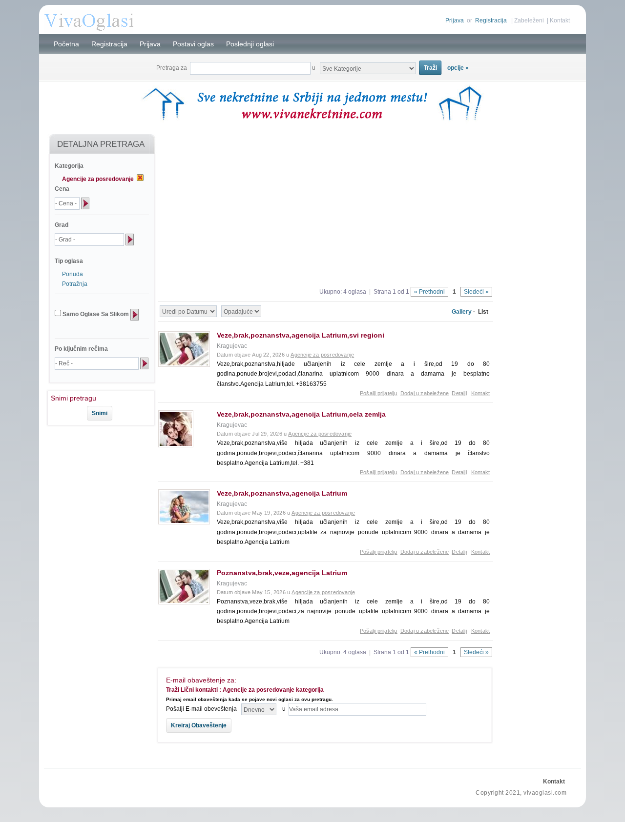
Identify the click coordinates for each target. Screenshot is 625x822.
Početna (66, 44)
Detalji (459, 393)
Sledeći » (476, 291)
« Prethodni (429, 291)
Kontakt (560, 20)
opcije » (458, 67)
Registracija (491, 20)
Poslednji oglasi (250, 44)
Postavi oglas (193, 44)
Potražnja (74, 284)
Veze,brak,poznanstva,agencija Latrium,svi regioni (300, 335)
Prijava (454, 20)
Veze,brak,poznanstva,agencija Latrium (282, 493)
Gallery (462, 311)
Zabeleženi (529, 20)
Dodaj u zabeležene (424, 393)
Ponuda (72, 274)
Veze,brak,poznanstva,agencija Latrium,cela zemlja (301, 414)
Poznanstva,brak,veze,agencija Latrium (282, 573)
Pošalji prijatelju (378, 393)
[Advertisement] (97, 458)
